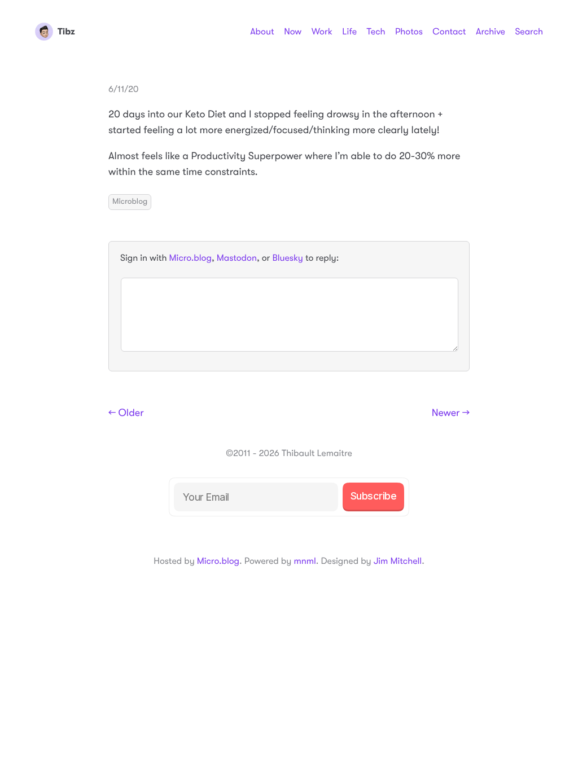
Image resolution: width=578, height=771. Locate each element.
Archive (490, 32)
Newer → (451, 413)
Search (529, 32)
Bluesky (287, 258)
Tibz (66, 32)
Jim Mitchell (398, 561)
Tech (375, 32)
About (262, 32)
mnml (305, 561)
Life (349, 32)
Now (292, 32)
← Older (126, 413)
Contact (449, 32)
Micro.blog (190, 258)
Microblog (129, 201)
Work (322, 32)
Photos (409, 32)
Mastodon (237, 258)
